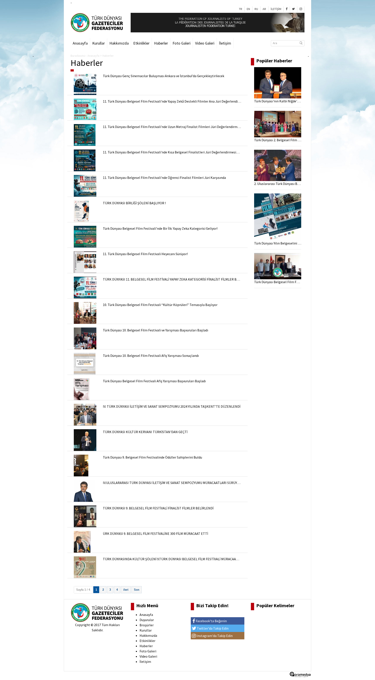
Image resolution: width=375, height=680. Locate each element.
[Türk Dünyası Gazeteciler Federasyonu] (97, 22)
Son (136, 589)
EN (248, 9)
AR (264, 9)
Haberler (161, 43)
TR (240, 9)
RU (256, 9)
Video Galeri (204, 43)
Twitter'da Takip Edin (212, 628)
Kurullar (98, 43)
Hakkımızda (119, 43)
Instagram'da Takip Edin (214, 635)
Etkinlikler (141, 43)
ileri (125, 589)
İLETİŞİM (276, 9)
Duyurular (147, 620)
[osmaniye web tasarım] (300, 675)
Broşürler (147, 625)
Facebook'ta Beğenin (211, 621)
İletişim (225, 43)
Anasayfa (80, 43)
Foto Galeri (182, 43)
